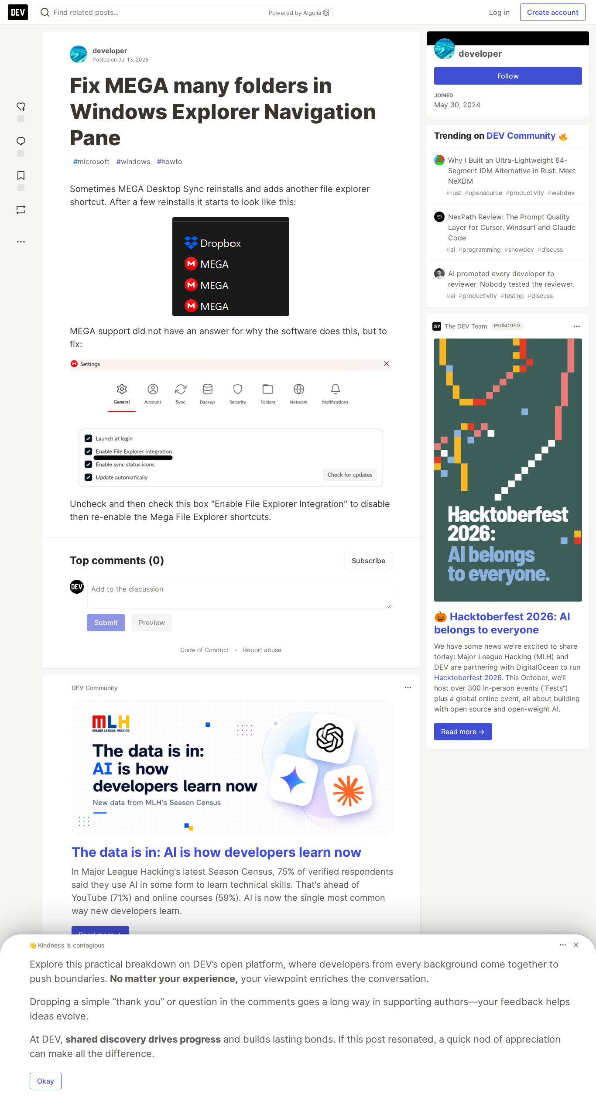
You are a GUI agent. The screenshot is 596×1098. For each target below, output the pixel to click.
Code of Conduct (204, 649)
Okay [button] (45, 1081)
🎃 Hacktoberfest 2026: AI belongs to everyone (502, 623)
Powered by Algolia (296, 12)
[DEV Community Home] (18, 12)
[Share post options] (21, 241)
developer (109, 50)
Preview (152, 622)
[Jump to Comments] (21, 145)
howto (169, 161)
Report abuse (262, 649)
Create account (553, 12)
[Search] (45, 12)
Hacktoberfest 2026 (467, 677)
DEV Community (521, 135)
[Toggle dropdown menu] (408, 687)
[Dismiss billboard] (576, 945)
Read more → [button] (463, 731)
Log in (499, 12)
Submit (106, 622)
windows (133, 161)
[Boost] (21, 210)
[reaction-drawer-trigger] (21, 111)
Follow (508, 76)
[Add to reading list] (21, 180)
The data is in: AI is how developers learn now (217, 852)
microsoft (91, 161)
